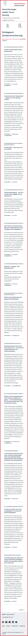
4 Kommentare (7, 285)
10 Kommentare (8, 255)
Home (3, 626)
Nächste (21, 609)
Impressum (22, 626)
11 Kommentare (8, 443)
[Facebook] (3, 622)
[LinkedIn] (13, 622)
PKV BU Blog (16, 39)
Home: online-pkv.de (7, 39)
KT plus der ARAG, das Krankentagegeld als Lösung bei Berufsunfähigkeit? (13, 511)
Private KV (20, 47)
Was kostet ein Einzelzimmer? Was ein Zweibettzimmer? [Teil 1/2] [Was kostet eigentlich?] (13, 227)
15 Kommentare (8, 135)
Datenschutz (15, 626)
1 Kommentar (7, 85)
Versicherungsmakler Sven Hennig (9, 12)
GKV (5, 47)
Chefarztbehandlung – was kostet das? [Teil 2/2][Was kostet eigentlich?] (14, 194)
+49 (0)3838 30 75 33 (7, 617)
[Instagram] (10, 622)
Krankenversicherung (12, 47)
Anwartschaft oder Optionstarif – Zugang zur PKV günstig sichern (13, 97)
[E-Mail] (16, 622)
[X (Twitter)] (6, 622)
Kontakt (8, 626)
